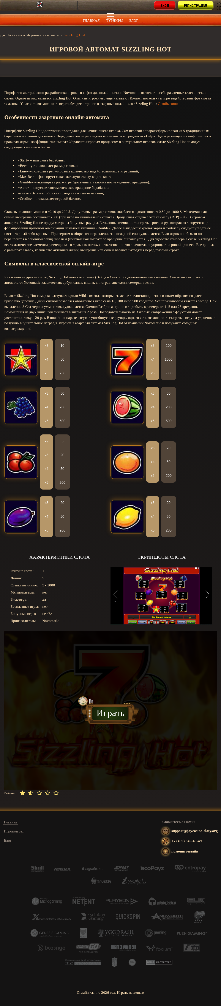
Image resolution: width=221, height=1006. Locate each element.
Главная (91, 20)
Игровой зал (14, 831)
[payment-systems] (37, 871)
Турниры (114, 20)
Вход (165, 5)
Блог (133, 20)
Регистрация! (195, 5)
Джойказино (168, 104)
